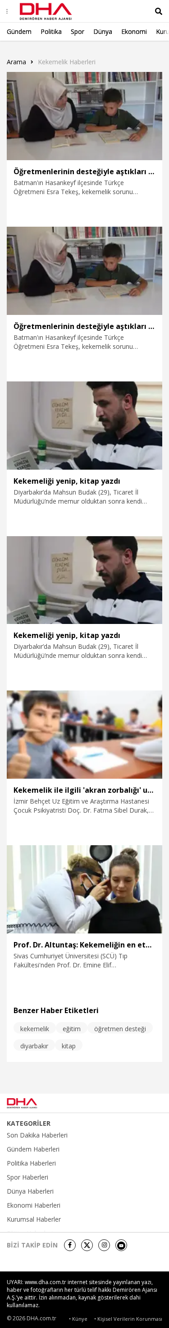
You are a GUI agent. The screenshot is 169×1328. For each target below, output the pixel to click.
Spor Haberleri (27, 1177)
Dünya (102, 31)
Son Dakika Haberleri (37, 1135)
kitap (69, 1046)
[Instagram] (104, 1245)
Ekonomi (134, 31)
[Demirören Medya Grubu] (142, 1103)
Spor (77, 31)
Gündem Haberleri (33, 1149)
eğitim (72, 1028)
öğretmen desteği (120, 1028)
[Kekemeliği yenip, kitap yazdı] (84, 425)
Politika (51, 31)
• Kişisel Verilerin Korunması (128, 1319)
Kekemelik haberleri (67, 61)
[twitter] (87, 1245)
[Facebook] (70, 1245)
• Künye (78, 1319)
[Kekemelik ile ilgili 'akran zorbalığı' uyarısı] (84, 734)
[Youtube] (121, 1245)
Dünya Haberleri (30, 1191)
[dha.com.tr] (33, 1103)
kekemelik (34, 1028)
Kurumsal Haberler (34, 1219)
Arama (16, 61)
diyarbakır (34, 1046)
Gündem (19, 31)
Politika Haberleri (31, 1163)
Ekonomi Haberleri (33, 1205)
